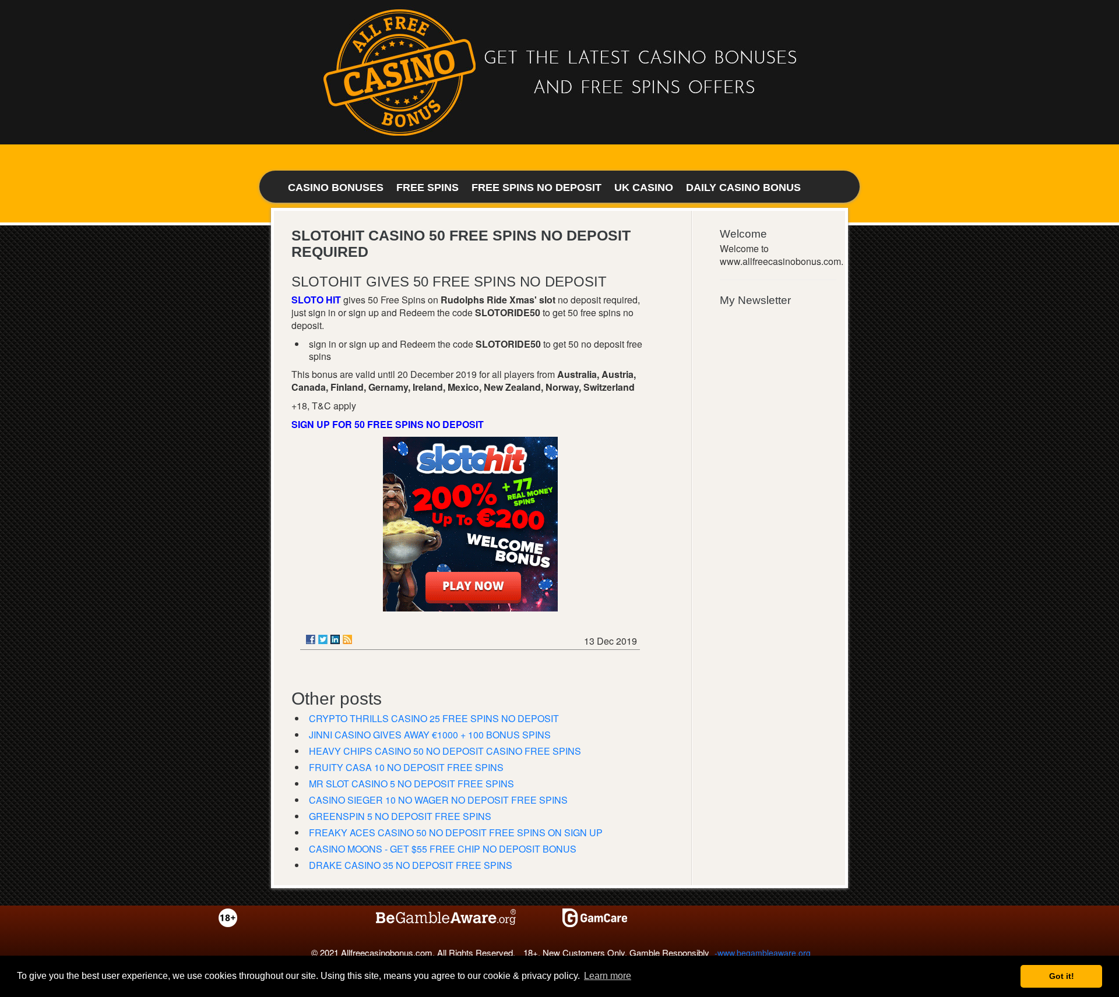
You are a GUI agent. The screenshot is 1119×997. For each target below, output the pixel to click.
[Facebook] (310, 639)
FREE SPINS (427, 187)
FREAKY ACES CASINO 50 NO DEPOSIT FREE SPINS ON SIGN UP (456, 832)
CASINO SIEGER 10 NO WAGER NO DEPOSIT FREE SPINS (438, 800)
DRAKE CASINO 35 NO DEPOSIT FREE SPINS (410, 865)
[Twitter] (323, 639)
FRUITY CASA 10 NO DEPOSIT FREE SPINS (406, 767)
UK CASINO (643, 187)
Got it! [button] (1061, 976)
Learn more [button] (607, 976)
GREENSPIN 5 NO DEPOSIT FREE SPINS (400, 816)
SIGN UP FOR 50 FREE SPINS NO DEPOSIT (387, 424)
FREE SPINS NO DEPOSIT (536, 187)
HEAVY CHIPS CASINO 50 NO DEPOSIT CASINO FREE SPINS (445, 751)
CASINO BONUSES (335, 187)
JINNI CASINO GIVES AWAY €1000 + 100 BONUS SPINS (430, 734)
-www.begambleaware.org (763, 953)
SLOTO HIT (316, 299)
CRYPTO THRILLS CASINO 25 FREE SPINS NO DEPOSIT (434, 718)
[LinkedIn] (335, 639)
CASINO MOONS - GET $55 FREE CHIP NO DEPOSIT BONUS (442, 848)
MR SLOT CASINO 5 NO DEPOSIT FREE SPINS (411, 783)
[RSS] (347, 639)
